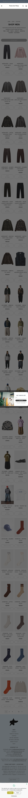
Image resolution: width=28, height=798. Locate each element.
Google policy (19, 789)
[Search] (23, 6)
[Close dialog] (27, 392)
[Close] (26, 784)
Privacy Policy (13, 789)
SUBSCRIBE (21, 400)
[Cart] (26, 6)
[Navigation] (1, 6)
